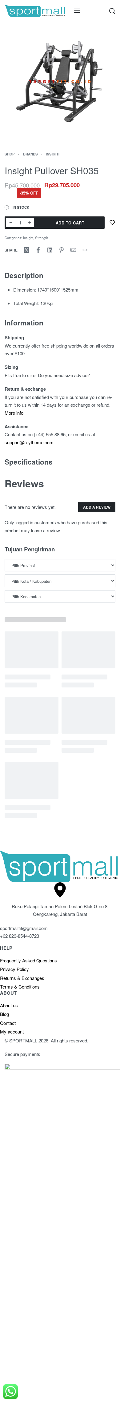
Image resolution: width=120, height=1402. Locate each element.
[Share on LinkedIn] (50, 250)
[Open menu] (77, 10)
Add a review (96, 507)
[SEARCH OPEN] (112, 11)
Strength (41, 237)
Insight (53, 153)
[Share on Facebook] (38, 250)
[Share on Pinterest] (61, 250)
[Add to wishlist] (112, 222)
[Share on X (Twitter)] (26, 250)
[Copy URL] (85, 250)
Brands (30, 153)
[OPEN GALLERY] (60, 81)
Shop (10, 153)
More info (14, 412)
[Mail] (73, 250)
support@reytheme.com (29, 442)
